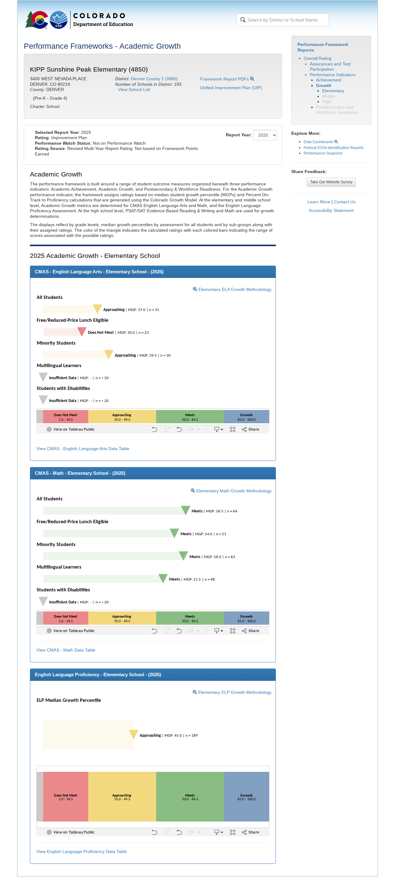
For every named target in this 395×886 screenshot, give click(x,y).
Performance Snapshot (323, 153)
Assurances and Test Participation (330, 66)
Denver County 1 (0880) (154, 78)
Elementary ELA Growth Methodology (234, 289)
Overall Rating (317, 58)
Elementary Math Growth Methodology (233, 490)
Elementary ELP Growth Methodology (234, 692)
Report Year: (239, 134)
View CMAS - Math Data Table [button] (65, 650)
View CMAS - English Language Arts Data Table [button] (82, 448)
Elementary (333, 90)
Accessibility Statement (331, 210)
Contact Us (345, 201)
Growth (323, 85)
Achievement (328, 79)
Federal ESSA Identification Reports (334, 148)
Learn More (318, 201)
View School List (134, 89)
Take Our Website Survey (331, 182)
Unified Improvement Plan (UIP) (231, 87)
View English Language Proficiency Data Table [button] (81, 851)
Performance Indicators (333, 74)
